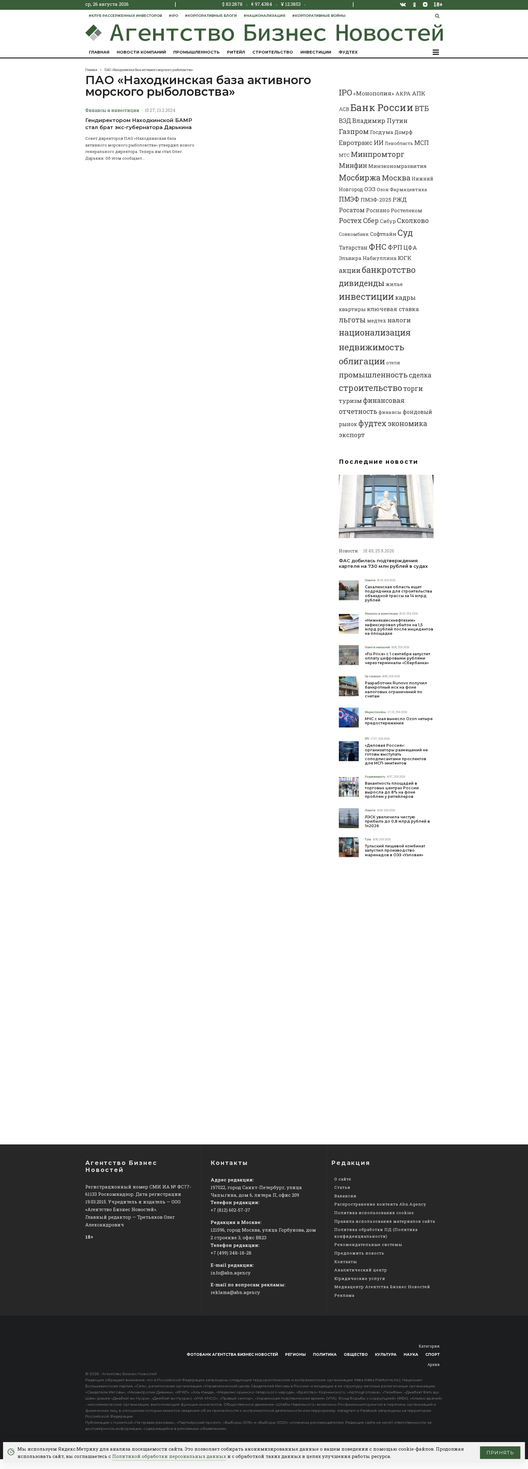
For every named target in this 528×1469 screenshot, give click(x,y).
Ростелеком (406, 210)
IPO (345, 92)
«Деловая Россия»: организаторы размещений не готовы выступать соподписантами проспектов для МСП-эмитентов (396, 754)
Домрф (403, 132)
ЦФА (410, 247)
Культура (386, 1354)
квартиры (352, 309)
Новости (348, 551)
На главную (373, 676)
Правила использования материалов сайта (384, 1221)
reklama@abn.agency (235, 1292)
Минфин (353, 165)
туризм (350, 400)
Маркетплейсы (375, 712)
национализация (375, 332)
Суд (405, 232)
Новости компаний (141, 52)
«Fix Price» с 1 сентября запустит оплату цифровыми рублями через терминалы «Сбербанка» (397, 658)
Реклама (344, 1295)
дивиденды (361, 283)
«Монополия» (373, 93)
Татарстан (353, 247)
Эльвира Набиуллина (368, 258)
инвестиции (366, 296)
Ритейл (236, 52)
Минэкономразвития (397, 165)
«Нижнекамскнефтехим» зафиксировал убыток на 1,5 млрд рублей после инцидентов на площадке (399, 627)
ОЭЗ (370, 189)
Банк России (381, 107)
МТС (344, 155)
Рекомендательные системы (368, 1244)
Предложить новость (359, 1253)
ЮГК (405, 258)
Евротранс (355, 143)
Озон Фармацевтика (402, 189)
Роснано (378, 210)
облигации (362, 361)
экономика (407, 423)
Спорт (432, 1354)
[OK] (414, 4)
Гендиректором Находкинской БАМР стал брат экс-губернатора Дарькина (138, 123)
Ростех (350, 220)
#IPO (173, 15)
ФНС (378, 246)
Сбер (371, 220)
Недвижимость (375, 776)
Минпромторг (378, 154)
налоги (399, 320)
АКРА (403, 93)
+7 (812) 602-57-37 (230, 1210)
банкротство (389, 269)
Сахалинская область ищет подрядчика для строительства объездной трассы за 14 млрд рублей (398, 593)
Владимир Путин (380, 121)
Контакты (345, 1261)
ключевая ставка (393, 309)
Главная (99, 52)
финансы (390, 412)
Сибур (388, 221)
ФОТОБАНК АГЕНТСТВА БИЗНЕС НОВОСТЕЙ (232, 1354)
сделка (420, 375)
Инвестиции (315, 52)
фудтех (372, 423)
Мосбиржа (360, 177)
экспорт (352, 434)
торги (413, 388)
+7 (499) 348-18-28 (231, 1253)
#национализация (264, 15)
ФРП (395, 247)
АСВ (344, 109)
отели (393, 362)
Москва (396, 178)
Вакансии (345, 1196)
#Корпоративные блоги (211, 15)
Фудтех (348, 52)
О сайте (342, 1179)
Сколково (413, 220)
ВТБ (422, 108)
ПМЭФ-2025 (376, 199)
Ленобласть (399, 143)
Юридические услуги (359, 1278)
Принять (500, 1453)
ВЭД (345, 121)
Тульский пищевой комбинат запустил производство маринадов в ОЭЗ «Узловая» (395, 850)
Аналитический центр (360, 1270)
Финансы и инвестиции (112, 110)
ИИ (378, 142)
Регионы (295, 1354)
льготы (352, 319)
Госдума (381, 132)
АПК (418, 93)
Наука (411, 1354)
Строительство (272, 52)
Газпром (354, 131)
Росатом (352, 210)
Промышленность (196, 52)
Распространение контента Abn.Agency (380, 1204)
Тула (368, 839)
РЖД (400, 199)
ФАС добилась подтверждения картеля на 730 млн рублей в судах (383, 563)
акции (350, 270)
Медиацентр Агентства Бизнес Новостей (382, 1286)
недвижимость (371, 347)
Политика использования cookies (374, 1212)
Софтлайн (383, 233)
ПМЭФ (349, 199)
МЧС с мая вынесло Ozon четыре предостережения (399, 721)
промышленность (373, 375)
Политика (325, 1354)
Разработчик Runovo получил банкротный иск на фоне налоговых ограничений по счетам (396, 689)
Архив (433, 1364)
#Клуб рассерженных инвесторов (125, 15)
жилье (394, 284)
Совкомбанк (354, 234)
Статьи (342, 1187)
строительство (370, 387)
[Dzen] (425, 4)
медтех (376, 320)
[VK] (403, 4)
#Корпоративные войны (319, 15)
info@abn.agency (231, 1273)
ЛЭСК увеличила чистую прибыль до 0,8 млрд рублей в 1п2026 (397, 821)
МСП (421, 143)
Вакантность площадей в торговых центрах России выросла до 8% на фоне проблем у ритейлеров (392, 790)
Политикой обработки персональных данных (169, 1456)
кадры (405, 297)
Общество (356, 1354)
